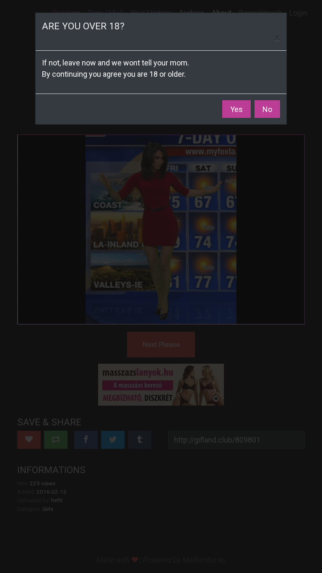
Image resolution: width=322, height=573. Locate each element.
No (267, 109)
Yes (236, 109)
